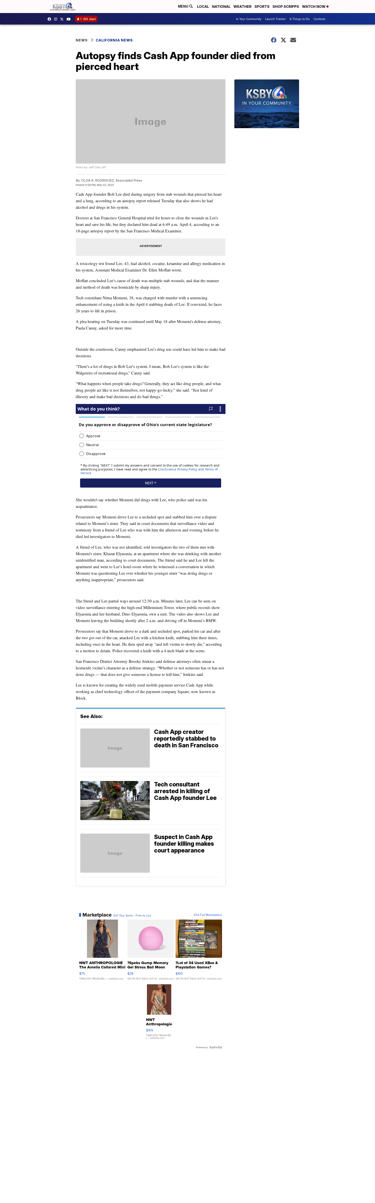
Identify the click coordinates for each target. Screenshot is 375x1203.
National (221, 6)
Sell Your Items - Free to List (132, 915)
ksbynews (50, 19)
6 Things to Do (300, 19)
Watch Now (314, 6)
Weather (243, 6)
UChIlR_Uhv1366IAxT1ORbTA (70, 19)
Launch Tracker (275, 19)
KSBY (63, 19)
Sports (262, 6)
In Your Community (248, 19)
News (82, 40)
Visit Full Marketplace (208, 914)
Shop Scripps (286, 6)
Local (203, 6)
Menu (183, 6)
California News (114, 40)
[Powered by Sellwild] (215, 1047)
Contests (320, 19)
